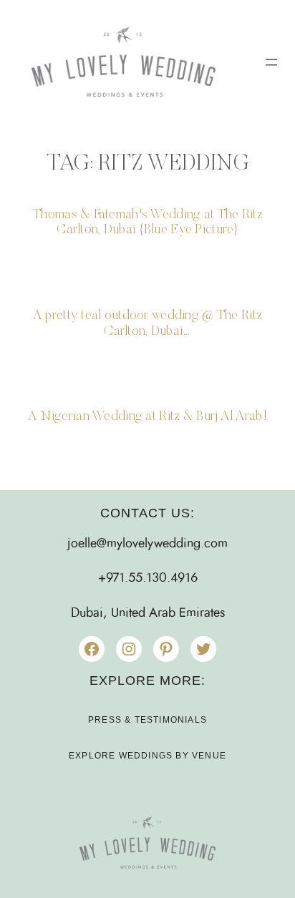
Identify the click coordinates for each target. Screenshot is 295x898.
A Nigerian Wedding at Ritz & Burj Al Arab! (147, 417)
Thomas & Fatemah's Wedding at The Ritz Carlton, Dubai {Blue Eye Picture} (147, 223)
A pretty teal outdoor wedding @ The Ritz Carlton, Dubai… (147, 323)
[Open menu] (271, 62)
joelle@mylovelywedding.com (147, 543)
